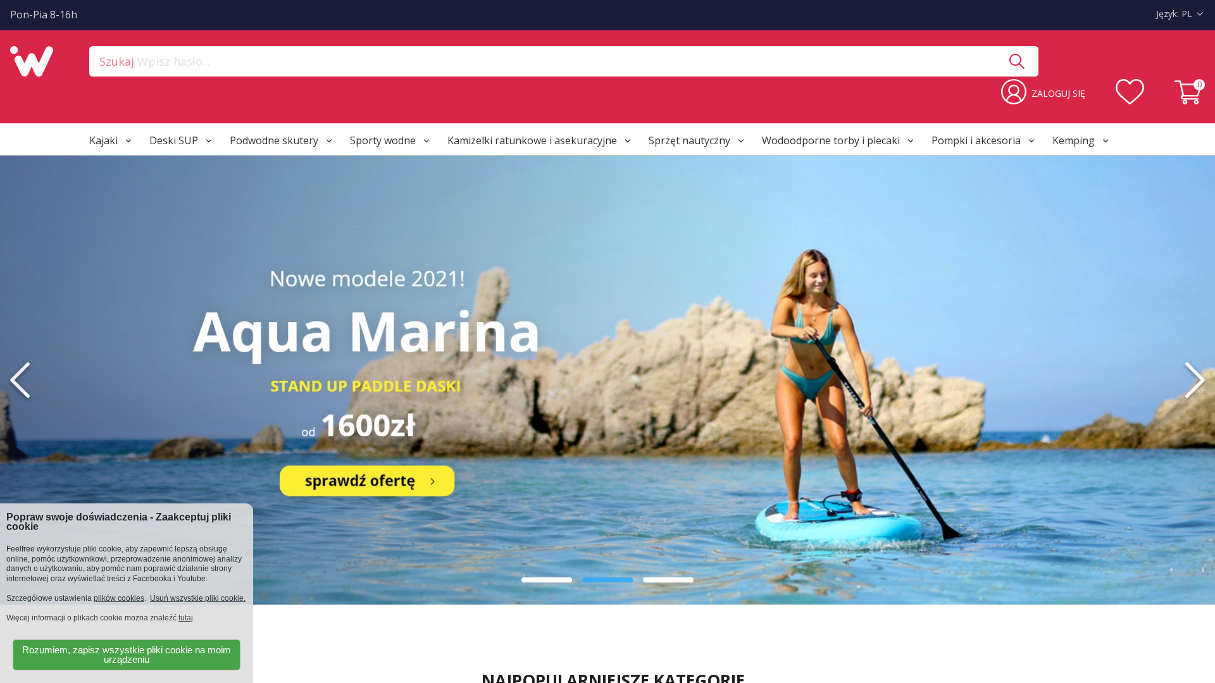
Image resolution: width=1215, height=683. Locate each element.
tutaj (185, 617)
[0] (1189, 101)
